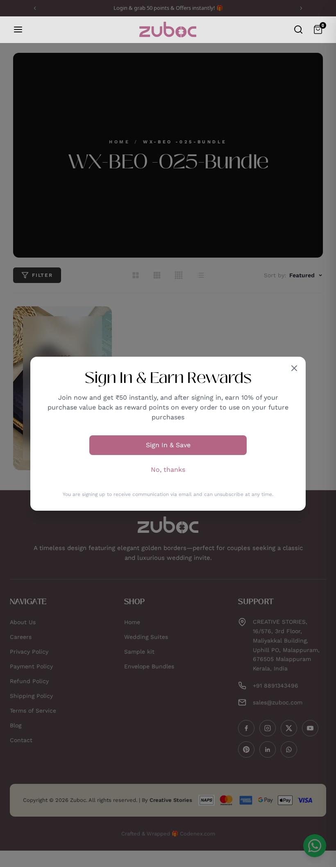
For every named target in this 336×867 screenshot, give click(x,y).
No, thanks (168, 469)
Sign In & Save (168, 445)
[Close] (294, 368)
